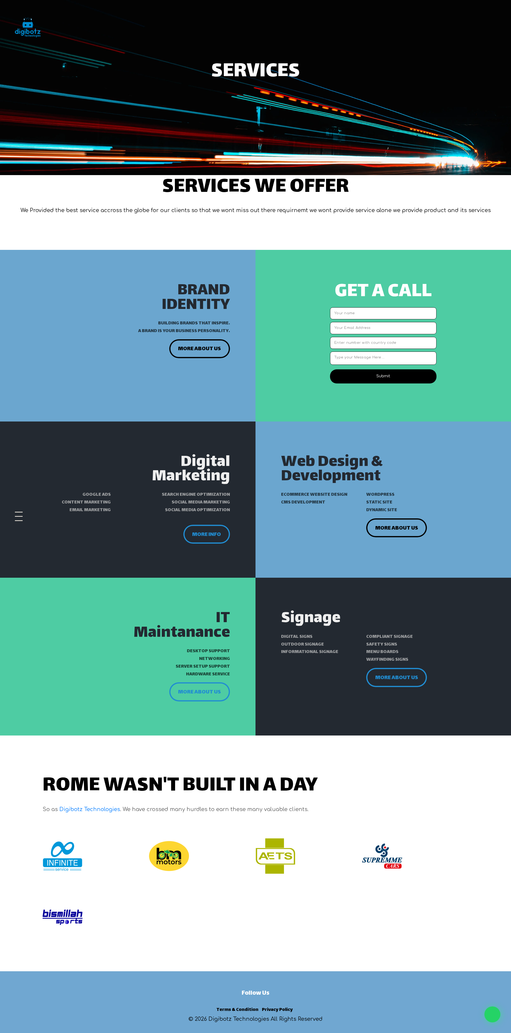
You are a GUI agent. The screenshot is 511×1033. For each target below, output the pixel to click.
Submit (383, 376)
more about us (199, 349)
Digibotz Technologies (89, 809)
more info (206, 535)
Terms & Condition (237, 1010)
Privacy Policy (277, 1010)
